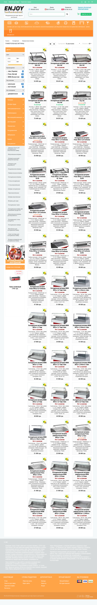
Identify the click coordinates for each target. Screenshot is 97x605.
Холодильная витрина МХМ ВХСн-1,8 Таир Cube (60, 401)
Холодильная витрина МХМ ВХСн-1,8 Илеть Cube (82, 363)
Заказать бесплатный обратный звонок (84, 8)
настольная (12, 87)
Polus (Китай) (12, 74)
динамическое (13, 94)
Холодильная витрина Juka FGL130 (37, 101)
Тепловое (9, 26)
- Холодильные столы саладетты (14, 220)
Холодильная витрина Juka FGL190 (82, 100)
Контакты (7, 588)
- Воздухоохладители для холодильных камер (15, 240)
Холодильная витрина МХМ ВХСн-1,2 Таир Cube (60, 326)
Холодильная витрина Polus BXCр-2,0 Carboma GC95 (82, 251)
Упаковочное (65, 26)
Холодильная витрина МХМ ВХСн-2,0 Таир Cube (82, 401)
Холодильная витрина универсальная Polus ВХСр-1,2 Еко (59, 435)
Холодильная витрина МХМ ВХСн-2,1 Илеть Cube (37, 438)
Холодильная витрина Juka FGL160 (60, 101)
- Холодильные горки (14, 205)
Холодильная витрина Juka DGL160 (60, 64)
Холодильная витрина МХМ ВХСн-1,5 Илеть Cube (82, 326)
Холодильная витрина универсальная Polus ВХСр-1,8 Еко (37, 473)
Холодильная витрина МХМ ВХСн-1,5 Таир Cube (60, 363)
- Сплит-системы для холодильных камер (13, 234)
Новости (43, 583)
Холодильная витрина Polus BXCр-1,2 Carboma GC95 (82, 176)
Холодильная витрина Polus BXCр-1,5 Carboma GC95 (82, 214)
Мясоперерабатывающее (47, 26)
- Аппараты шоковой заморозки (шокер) (13, 159)
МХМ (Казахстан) (13, 77)
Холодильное (10, 34)
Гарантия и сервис (26, 2)
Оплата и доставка (14, 2)
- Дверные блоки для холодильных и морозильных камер (13, 149)
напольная (11, 84)
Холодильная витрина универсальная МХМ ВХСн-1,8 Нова (59, 511)
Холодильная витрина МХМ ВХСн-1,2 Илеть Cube (82, 289)
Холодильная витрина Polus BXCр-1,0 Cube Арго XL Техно (59, 176)
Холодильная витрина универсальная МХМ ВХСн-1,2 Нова (82, 474)
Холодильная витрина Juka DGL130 (37, 64)
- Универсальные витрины (15, 173)
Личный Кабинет (64, 581)
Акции (43, 586)
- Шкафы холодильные (14, 189)
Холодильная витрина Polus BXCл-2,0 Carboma (82, 139)
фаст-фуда (41, 549)
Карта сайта (26, 583)
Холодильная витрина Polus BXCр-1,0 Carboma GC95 (37, 176)
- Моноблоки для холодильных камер (13, 229)
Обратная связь (27, 581)
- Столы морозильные (14, 185)
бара (29, 549)
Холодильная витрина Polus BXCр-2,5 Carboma (37, 287)
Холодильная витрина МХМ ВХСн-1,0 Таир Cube (60, 289)
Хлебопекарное (37, 26)
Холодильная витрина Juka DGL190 (82, 64)
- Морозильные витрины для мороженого (14, 214)
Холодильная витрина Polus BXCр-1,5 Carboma (60, 213)
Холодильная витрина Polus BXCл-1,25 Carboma (37, 137)
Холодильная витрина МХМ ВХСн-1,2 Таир (37, 326)
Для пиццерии (58, 26)
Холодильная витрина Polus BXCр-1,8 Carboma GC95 (37, 251)
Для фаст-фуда (16, 26)
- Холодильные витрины (14, 177)
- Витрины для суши (13, 201)
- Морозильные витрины (14, 154)
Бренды (43, 581)
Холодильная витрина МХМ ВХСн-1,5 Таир (37, 363)
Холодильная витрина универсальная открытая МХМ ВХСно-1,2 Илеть (82, 511)
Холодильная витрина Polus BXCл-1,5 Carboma (60, 139)
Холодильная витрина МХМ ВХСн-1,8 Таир (37, 401)
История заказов (65, 583)
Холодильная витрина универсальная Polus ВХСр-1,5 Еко (82, 434)
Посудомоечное (73, 26)
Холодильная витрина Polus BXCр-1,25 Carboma (37, 211)
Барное (88, 26)
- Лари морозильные (13, 193)
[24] (37, 60)
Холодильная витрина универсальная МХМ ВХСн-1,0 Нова (59, 474)
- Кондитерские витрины (14, 169)
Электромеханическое (26, 26)
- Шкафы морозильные (14, 197)
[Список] (50, 44)
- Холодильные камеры (14, 225)
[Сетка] (54, 44)
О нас (5, 2)
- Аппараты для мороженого (12, 164)
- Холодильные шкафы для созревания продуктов (15, 209)
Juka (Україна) (12, 71)
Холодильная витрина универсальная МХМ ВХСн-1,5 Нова (37, 511)
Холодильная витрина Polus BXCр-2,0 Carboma (60, 250)
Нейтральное (81, 26)
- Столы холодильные (14, 181)
